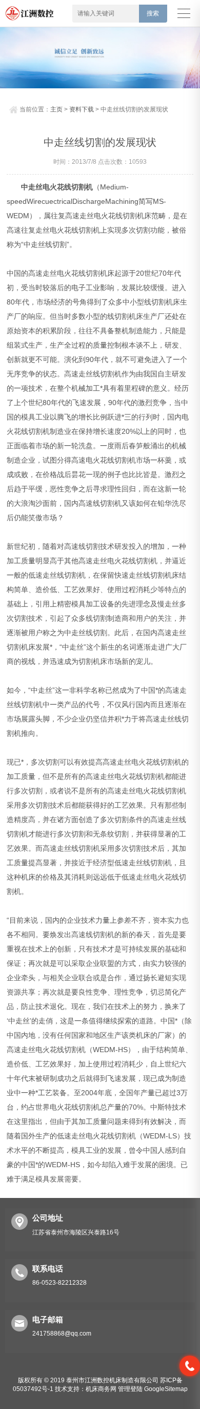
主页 (56, 109)
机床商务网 (101, 1389)
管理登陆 (130, 1389)
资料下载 (81, 109)
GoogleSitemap (166, 1389)
